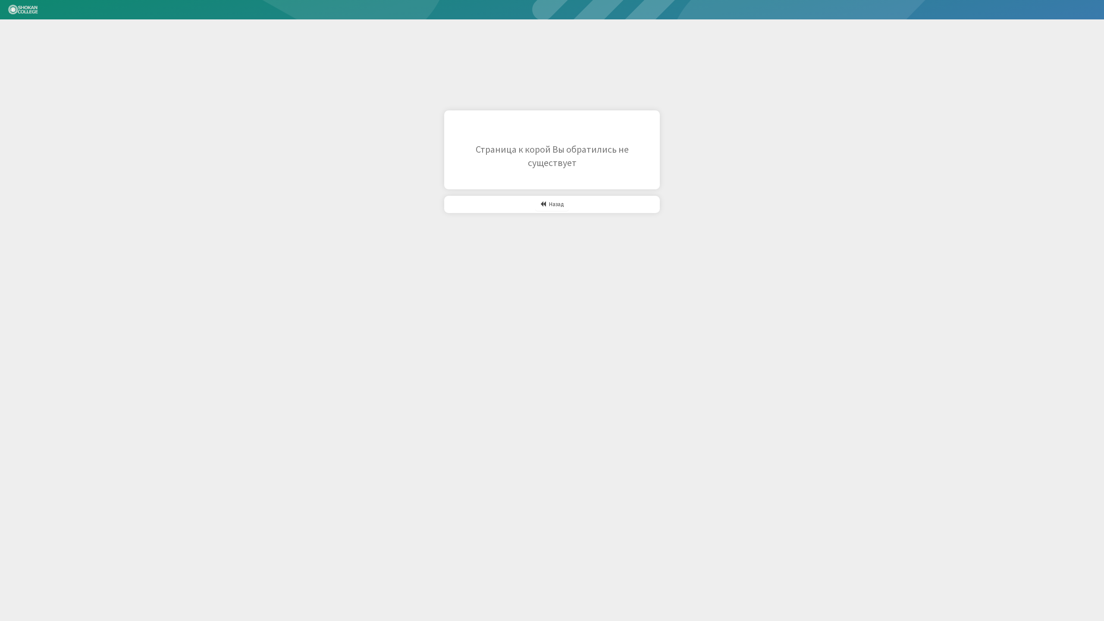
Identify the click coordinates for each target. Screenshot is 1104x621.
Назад (556, 204)
